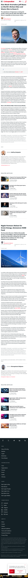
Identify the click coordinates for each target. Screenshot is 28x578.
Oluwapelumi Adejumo (8, 243)
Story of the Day (5, 449)
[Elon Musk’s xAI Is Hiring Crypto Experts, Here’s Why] (5, 187)
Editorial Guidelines (5, 528)
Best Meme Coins (5, 493)
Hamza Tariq (13, 188)
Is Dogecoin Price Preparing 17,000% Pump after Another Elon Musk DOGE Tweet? (17, 178)
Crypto (2, 453)
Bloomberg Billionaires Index (19, 53)
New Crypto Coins (5, 491)
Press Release (4, 458)
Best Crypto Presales (6, 488)
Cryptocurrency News (20, 359)
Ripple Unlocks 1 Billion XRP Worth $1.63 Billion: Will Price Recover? (17, 399)
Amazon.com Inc (13, 52)
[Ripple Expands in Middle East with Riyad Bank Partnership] (5, 426)
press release (17, 308)
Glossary (3, 476)
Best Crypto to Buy (5, 484)
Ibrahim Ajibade (13, 215)
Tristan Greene (13, 393)
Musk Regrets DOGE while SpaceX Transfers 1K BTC (18, 203)
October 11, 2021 (19, 72)
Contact (3, 524)
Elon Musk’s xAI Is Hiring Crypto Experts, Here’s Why (17, 186)
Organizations (4, 468)
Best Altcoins (4, 486)
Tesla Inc (10, 49)
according (9, 102)
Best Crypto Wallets (5, 495)
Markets (3, 451)
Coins (2, 465)
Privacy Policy (4, 535)
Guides (3, 474)
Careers (3, 526)
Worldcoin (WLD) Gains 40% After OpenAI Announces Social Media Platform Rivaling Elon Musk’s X (17, 195)
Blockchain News (11, 359)
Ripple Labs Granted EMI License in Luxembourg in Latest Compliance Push (17, 407)
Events (2, 472)
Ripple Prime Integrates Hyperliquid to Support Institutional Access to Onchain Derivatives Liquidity (17, 390)
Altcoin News (4, 359)
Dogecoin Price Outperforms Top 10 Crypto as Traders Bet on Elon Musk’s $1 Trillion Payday (18, 212)
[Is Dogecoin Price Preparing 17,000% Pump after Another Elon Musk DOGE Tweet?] (5, 179)
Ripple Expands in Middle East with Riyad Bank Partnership (17, 424)
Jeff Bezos (3, 52)
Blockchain (3, 455)
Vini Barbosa (13, 401)
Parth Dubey (13, 206)
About (2, 522)
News (2, 147)
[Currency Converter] (26, 2)
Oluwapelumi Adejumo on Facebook (8, 376)
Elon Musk (3, 48)
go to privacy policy (20, 571)
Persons (3, 470)
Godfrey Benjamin (7, 19)
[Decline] (25, 565)
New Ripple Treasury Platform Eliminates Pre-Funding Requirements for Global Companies (17, 416)
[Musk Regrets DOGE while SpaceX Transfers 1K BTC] (5, 205)
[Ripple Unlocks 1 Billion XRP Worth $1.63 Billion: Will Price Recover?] (5, 400)
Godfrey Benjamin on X (5, 165)
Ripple (23, 275)
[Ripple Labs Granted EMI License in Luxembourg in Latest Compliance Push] (5, 408)
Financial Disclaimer (5, 533)
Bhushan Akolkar (14, 180)
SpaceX (10, 86)
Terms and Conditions (6, 530)
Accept (11, 571)
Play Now (26, 576)
